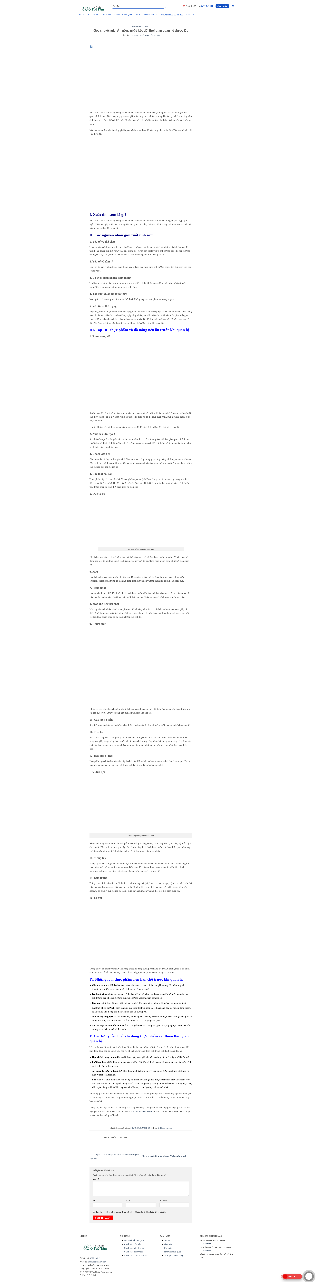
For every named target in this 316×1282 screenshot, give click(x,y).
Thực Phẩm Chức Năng (147, 15)
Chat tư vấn (222, 6)
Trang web (163, 1200)
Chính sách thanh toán (133, 1251)
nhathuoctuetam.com (97, 1261)
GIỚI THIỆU (191, 15)
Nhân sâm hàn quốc (172, 1251)
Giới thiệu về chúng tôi (134, 1240)
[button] (234, 6)
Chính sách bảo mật (132, 1244)
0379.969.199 (95, 1258)
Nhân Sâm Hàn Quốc (123, 15)
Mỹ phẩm (168, 1248)
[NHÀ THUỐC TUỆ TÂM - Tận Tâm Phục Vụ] (93, 8)
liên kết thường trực (165, 1128)
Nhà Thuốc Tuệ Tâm (152, 35)
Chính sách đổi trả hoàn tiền (136, 1255)
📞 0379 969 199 (205, 6)
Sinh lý (167, 1240)
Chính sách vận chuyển (134, 1248)
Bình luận (97, 1179)
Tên (94, 1200)
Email (128, 1200)
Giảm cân (168, 1244)
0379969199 (205, 1243)
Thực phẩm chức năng (173, 1255)
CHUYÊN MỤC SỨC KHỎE (172, 15)
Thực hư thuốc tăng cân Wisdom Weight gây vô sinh (164, 1156)
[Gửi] (164, 6)
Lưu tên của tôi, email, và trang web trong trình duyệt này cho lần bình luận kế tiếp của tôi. (131, 1212)
